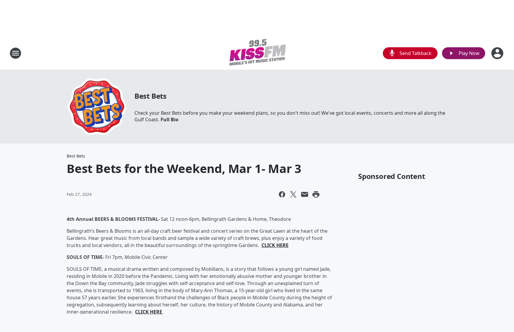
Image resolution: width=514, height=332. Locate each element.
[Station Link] (257, 53)
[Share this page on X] (293, 194)
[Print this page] (316, 194)
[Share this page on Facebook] (282, 194)
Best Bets (150, 96)
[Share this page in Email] (304, 194)
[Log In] (497, 53)
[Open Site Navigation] (15, 53)
